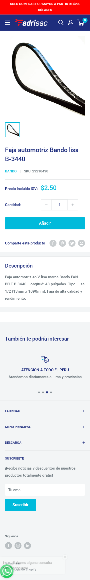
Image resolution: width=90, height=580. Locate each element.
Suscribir (20, 504)
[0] (81, 23)
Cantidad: (13, 205)
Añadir (45, 223)
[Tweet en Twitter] (72, 243)
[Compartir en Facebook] (53, 243)
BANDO (11, 171)
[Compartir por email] (81, 243)
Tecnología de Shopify (20, 569)
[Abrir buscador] (61, 22)
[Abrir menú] (7, 23)
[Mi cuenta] (70, 22)
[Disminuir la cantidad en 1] (46, 205)
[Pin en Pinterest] (62, 243)
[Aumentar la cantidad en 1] (73, 205)
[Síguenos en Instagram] (18, 545)
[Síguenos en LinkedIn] (27, 545)
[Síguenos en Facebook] (8, 545)
